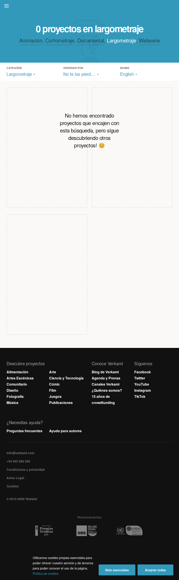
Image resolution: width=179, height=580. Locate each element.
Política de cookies (46, 573)
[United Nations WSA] (132, 531)
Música (12, 402)
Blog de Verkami (105, 371)
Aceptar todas (155, 570)
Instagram (142, 390)
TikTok (139, 396)
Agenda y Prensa (106, 378)
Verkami (90, 7)
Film (52, 390)
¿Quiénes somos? (107, 390)
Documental (90, 40)
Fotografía (15, 396)
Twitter (139, 378)
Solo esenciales (117, 570)
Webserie (149, 40)
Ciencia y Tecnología (66, 378)
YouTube (141, 384)
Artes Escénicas (20, 378)
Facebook (142, 371)
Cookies (13, 486)
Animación (30, 40)
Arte (52, 371)
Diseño (12, 390)
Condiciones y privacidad (26, 469)
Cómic (54, 384)
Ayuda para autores (65, 430)
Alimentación (17, 371)
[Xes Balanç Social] (90, 531)
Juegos (55, 396)
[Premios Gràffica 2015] (47, 531)
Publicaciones (61, 402)
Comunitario (17, 384)
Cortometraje (59, 40)
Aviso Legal (15, 478)
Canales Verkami (105, 384)
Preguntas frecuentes (24, 430)
